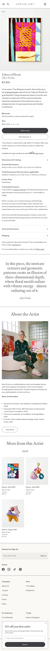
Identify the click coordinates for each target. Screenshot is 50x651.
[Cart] (45, 4)
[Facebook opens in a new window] (3, 569)
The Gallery (30, 586)
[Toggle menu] (3, 4)
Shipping (5, 235)
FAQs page (39, 249)
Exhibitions (30, 590)
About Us (5, 586)
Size (3, 121)
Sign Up (25, 644)
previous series (11, 92)
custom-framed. (19, 190)
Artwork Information (10, 229)
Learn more (39, 153)
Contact (5, 595)
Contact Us (16, 245)
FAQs (4, 604)
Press (4, 599)
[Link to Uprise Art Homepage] (25, 4)
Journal (5, 590)
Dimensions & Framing (11, 160)
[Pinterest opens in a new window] (20, 569)
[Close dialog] (46, 623)
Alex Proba (8, 78)
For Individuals (7, 617)
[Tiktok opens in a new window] (14, 569)
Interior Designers (33, 617)
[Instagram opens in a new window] (9, 569)
